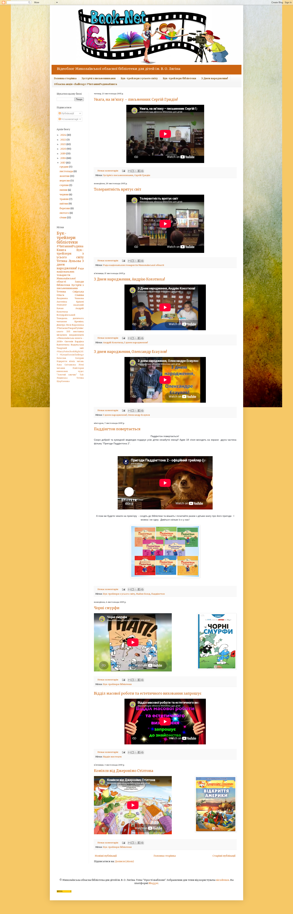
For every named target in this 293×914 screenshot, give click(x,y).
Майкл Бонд (143, 594)
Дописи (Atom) (124, 861)
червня (64, 194)
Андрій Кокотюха (113, 342)
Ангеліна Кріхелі (70, 301)
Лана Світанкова (66, 365)
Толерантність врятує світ (117, 189)
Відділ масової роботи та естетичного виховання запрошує (147, 693)
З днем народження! (136, 342)
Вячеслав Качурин (70, 358)
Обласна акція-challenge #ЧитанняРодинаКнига (85, 84)
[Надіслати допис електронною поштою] (123, 170)
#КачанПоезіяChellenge (72, 355)
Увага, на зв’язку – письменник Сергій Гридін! (136, 99)
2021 (63, 144)
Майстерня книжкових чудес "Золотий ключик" (70, 371)
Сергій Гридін (142, 175)
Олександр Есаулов (139, 415)
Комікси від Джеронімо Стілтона (123, 771)
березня (65, 208)
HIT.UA (59, 891)
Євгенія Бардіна (74, 341)
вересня (65, 180)
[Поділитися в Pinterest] (142, 171)
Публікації (67, 113)
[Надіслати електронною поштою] (129, 171)
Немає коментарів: (108, 170)
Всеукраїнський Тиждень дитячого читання (70, 318)
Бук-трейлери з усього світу (139, 78)
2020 (63, 148)
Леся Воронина (75, 325)
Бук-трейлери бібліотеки (179, 78)
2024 (63, 134)
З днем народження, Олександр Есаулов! (130, 352)
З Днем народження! (214, 78)
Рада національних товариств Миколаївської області (133, 265)
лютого (65, 212)
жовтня (65, 176)
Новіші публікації (106, 855)
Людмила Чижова (70, 298)
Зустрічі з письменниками (99, 78)
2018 (63, 158)
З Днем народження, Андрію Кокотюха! (129, 279)
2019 (63, 153)
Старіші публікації (224, 855)
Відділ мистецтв (112, 756)
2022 (63, 139)
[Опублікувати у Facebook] (139, 171)
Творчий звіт (70, 348)
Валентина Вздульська (70, 344)
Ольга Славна (70, 295)
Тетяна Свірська (70, 291)
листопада (66, 171)
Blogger (153, 883)
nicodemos (222, 880)
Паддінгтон (158, 594)
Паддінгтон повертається (117, 429)
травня (64, 199)
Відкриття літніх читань (70, 361)
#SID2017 (62, 305)
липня (64, 189)
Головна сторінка (65, 78)
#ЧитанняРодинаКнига (70, 248)
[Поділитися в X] (136, 171)
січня (63, 217)
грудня (64, 166)
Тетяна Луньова (69, 261)
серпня (64, 185)
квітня (64, 203)
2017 (63, 162)
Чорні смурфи (106, 608)
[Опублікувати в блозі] (132, 171)
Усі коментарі (69, 119)
